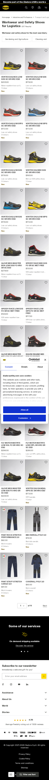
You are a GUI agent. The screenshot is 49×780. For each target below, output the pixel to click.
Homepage (6, 17)
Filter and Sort (29, 774)
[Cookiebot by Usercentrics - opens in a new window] (30, 359)
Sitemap (24, 768)
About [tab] (40, 367)
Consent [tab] (9, 367)
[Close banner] (45, 360)
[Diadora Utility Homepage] (6, 8)
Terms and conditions (24, 763)
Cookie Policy (24, 759)
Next (45, 606)
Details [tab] (24, 367)
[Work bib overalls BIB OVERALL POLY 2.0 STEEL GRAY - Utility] (37, 519)
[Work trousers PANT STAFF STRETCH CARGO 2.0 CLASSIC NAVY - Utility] (12, 566)
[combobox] (22, 605)
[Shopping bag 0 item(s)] (39, 8)
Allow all (24, 410)
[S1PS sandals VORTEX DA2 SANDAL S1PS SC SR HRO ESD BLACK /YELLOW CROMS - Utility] (37, 472)
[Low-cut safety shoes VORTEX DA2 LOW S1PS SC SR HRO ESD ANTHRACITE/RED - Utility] (12, 107)
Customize (23, 418)
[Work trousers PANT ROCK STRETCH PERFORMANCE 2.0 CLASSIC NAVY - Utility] (12, 519)
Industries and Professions (22, 17)
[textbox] (20, 606)
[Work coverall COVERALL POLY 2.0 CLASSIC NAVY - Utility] (37, 566)
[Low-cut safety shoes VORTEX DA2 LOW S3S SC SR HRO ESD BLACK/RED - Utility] (37, 61)
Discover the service (24, 646)
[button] (26, 7)
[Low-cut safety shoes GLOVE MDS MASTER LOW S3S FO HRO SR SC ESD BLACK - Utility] (12, 472)
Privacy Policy (24, 754)
